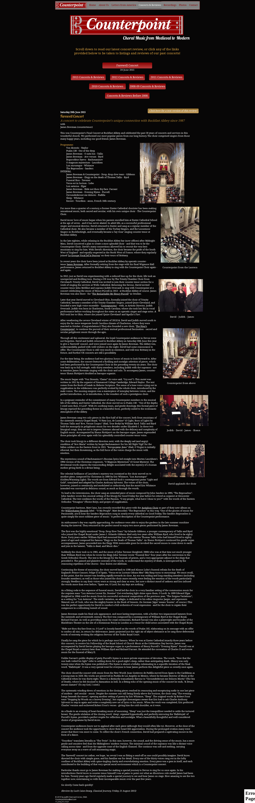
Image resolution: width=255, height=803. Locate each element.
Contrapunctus (109, 305)
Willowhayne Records (77, 510)
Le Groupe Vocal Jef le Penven (84, 255)
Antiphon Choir (150, 507)
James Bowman (75, 264)
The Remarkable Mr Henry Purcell (110, 294)
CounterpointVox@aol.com (65, 799)
